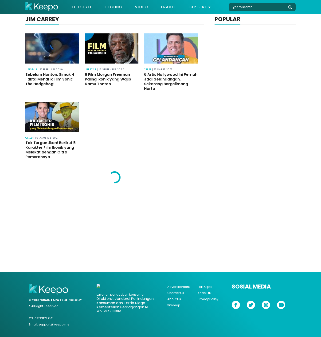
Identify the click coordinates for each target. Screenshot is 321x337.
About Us (174, 299)
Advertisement (178, 287)
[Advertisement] (160, 225)
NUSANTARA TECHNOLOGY (60, 300)
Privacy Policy (208, 299)
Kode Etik (204, 293)
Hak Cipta (205, 287)
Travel (168, 7)
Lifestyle (82, 7)
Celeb (147, 69)
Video (141, 7)
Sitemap (173, 305)
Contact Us (175, 293)
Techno (114, 7)
